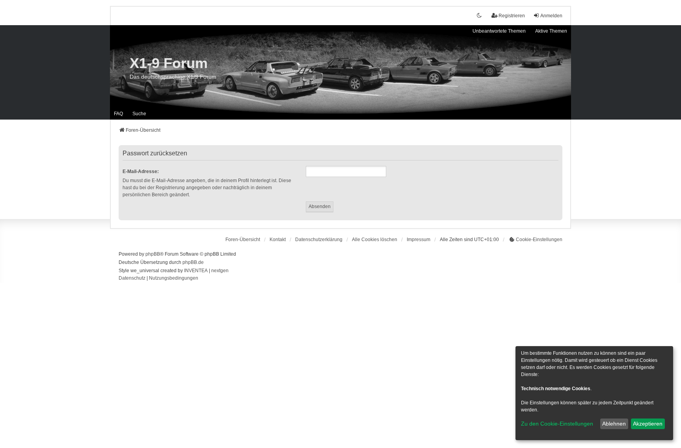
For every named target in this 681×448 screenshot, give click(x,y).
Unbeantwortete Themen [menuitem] (499, 31)
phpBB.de (193, 262)
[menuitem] (318, 239)
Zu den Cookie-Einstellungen (557, 423)
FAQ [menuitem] (118, 113)
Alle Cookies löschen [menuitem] (374, 239)
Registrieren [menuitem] (512, 15)
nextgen (220, 270)
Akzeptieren (647, 423)
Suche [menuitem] (139, 113)
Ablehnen (614, 423)
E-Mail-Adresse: (141, 171)
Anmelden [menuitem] (551, 15)
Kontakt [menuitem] (278, 239)
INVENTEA (196, 270)
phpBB (152, 254)
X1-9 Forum (169, 63)
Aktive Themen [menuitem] (551, 31)
